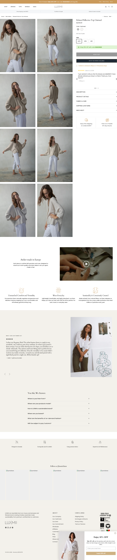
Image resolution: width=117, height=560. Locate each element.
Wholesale (56, 526)
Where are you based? (36, 413)
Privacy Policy (79, 521)
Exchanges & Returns (81, 519)
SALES (34, 6)
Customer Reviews (58, 531)
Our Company (57, 516)
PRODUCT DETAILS (82, 97)
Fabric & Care (81, 101)
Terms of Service (80, 524)
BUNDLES (27, 6)
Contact (55, 542)
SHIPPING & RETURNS (83, 106)
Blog (54, 534)
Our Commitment (58, 524)
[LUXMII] (58, 6)
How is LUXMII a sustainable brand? (40, 408)
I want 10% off (100, 553)
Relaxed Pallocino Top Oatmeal (20, 16)
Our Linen (55, 521)
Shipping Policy (79, 516)
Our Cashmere (57, 519)
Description (80, 92)
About (111, 1)
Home (2, 16)
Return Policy (106, 1)
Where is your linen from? (36, 399)
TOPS (20, 6)
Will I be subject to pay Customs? (39, 423)
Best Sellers (8, 16)
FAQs (100, 1)
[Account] (105, 6)
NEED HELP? (80, 110)
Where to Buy (57, 539)
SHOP (5, 6)
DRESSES (13, 6)
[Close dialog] (115, 533)
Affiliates (55, 529)
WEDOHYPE (20, 552)
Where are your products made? (39, 404)
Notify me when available (96, 60)
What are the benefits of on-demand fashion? (44, 418)
